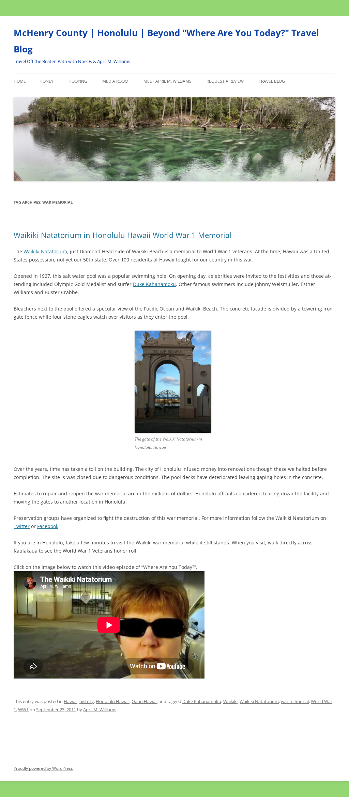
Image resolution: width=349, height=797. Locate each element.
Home (20, 81)
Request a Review (225, 81)
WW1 (23, 709)
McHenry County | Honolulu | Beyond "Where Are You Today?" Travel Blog (166, 41)
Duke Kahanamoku (154, 284)
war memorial (295, 701)
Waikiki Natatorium (45, 251)
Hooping (78, 81)
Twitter (22, 526)
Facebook (47, 526)
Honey (47, 81)
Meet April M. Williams (167, 81)
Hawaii (70, 701)
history (86, 701)
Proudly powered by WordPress (43, 768)
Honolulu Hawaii (113, 701)
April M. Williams (99, 709)
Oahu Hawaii (144, 701)
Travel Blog (272, 81)
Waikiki (230, 701)
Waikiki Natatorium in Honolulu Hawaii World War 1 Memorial (122, 235)
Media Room (115, 81)
